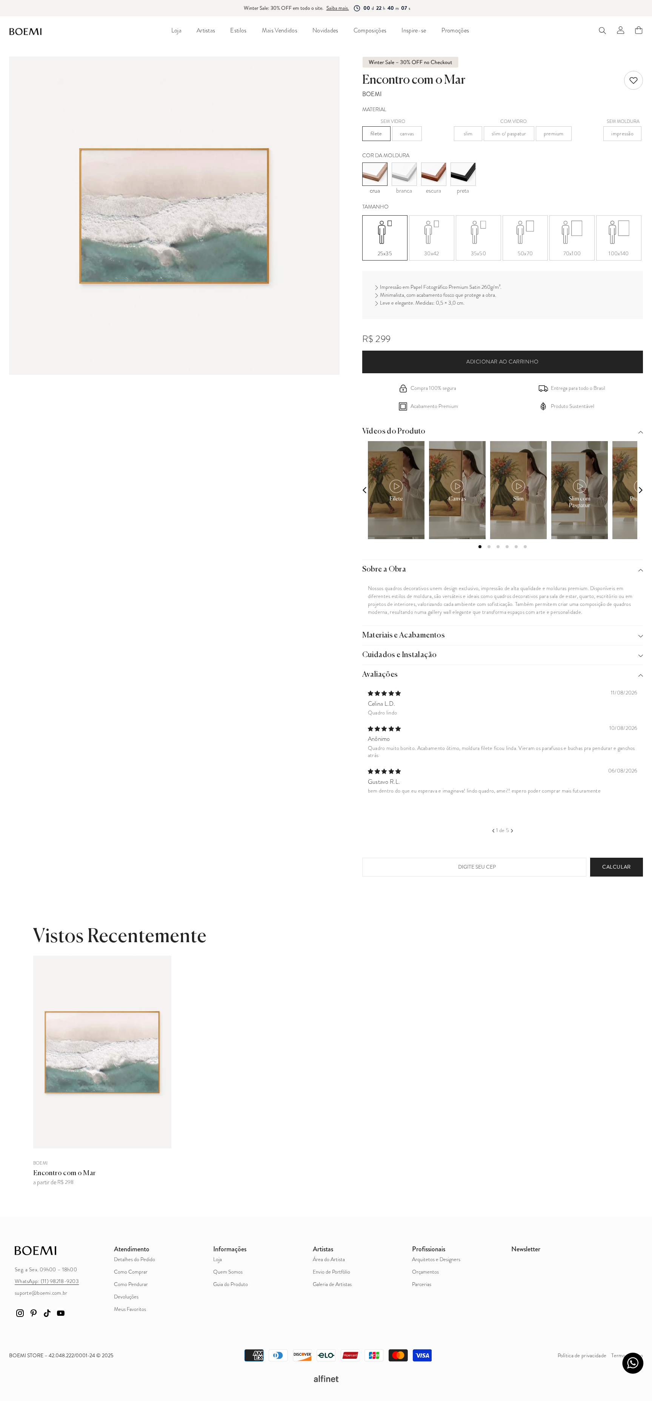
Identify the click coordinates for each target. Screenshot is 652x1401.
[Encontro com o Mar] (102, 1052)
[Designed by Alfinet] (326, 1378)
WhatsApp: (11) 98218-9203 (47, 1281)
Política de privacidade (582, 1355)
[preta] (463, 174)
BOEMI (372, 94)
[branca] (404, 174)
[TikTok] (47, 1313)
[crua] (375, 174)
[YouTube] (60, 1313)
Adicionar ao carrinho (502, 361)
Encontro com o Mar (64, 1173)
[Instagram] (20, 1313)
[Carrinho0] (639, 30)
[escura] (433, 174)
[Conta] (620, 30)
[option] (503, 741)
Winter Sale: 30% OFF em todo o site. (283, 8)
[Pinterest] (33, 1313)
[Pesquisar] (602, 30)
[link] (633, 80)
